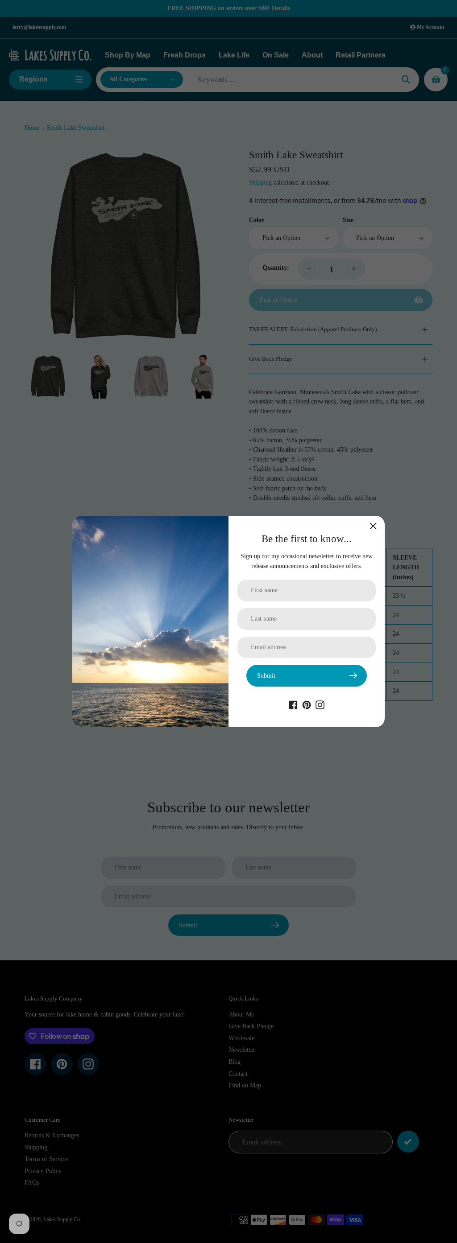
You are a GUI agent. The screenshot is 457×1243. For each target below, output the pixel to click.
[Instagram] (320, 704)
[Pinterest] (306, 704)
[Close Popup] (373, 525)
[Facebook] (293, 704)
